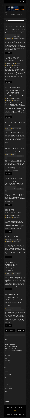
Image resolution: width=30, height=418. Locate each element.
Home (12, 413)
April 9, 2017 (8, 98)
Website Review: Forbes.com (11, 346)
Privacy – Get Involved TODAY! (11, 379)
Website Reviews (8, 388)
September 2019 (8, 362)
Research (18, 63)
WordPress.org (8, 401)
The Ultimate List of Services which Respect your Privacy (14, 181)
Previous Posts (10, 330)
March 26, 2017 (8, 308)
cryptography (16, 38)
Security (23, 38)
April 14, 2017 (8, 34)
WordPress (12, 408)
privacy (20, 38)
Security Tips (17, 36)
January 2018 (7, 364)
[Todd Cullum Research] (15, 7)
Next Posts (20, 330)
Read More (8, 52)
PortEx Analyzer (12, 237)
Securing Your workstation (10, 348)
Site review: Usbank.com (10, 344)
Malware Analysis (16, 65)
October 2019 (7, 360)
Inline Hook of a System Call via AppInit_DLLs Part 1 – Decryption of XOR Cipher (14, 299)
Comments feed (8, 399)
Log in (6, 395)
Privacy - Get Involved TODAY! (10, 36)
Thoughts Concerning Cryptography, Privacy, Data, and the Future (15, 29)
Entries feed (7, 397)
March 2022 (7, 358)
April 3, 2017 (8, 154)
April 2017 (7, 369)
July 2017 (6, 367)
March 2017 (7, 371)
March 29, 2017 (8, 239)
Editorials (18, 34)
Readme (8, 413)
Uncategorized (8, 386)
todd (13, 34)
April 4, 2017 (8, 128)
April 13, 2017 (8, 63)
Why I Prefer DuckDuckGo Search (12, 342)
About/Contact (22, 413)
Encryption (15, 309)
